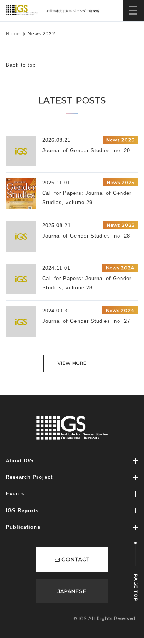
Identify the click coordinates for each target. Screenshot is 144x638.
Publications (23, 527)
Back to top (21, 65)
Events (15, 494)
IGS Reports (22, 510)
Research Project (29, 477)
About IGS (20, 461)
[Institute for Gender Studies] (54, 8)
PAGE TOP (136, 587)
